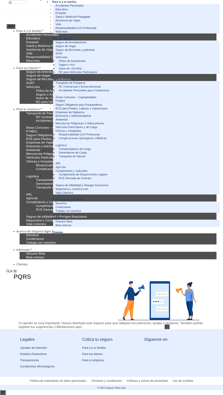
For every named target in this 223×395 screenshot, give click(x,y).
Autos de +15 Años (70, 68)
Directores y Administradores (73, 115)
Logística (61, 145)
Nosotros (61, 203)
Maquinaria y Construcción (72, 189)
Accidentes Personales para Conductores (84, 90)
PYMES (60, 101)
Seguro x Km (67, 64)
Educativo (62, 9)
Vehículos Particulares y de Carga (76, 127)
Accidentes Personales (70, 5)
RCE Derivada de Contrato (75, 178)
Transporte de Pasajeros (70, 82)
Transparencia (29, 360)
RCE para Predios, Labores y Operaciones (82, 108)
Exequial (61, 13)
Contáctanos (63, 207)
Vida (58, 24)
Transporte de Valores (72, 156)
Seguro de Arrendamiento (71, 42)
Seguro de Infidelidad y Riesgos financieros (82, 185)
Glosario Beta (64, 221)
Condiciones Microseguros (37, 366)
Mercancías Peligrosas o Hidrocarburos (80, 123)
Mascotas (61, 31)
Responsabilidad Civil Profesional (76, 28)
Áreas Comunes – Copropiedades (76, 97)
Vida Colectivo (64, 192)
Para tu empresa (62, 79)
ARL (58, 163)
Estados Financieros (33, 354)
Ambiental (62, 119)
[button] (10, 271)
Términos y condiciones (106, 380)
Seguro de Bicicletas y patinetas (75, 49)
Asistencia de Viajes (68, 20)
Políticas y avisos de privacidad (147, 380)
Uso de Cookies (183, 380)
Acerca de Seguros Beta (67, 199)
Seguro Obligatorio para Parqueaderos (79, 104)
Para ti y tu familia (64, 1)
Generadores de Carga (73, 152)
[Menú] (11, 26)
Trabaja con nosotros (68, 210)
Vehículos (61, 57)
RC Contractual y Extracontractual (80, 86)
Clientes (57, 232)
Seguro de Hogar (66, 46)
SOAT (59, 53)
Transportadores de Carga (75, 149)
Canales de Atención (33, 347)
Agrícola (61, 167)
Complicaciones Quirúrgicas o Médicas (83, 138)
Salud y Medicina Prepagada (73, 16)
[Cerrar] (3, 392)
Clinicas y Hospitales (68, 130)
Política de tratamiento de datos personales (58, 380)
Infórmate (58, 217)
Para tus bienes (62, 38)
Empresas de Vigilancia (70, 112)
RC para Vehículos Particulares (78, 72)
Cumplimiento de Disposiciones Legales (83, 174)
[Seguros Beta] (21, 22)
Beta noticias (63, 225)
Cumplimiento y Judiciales (72, 170)
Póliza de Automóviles (72, 61)
